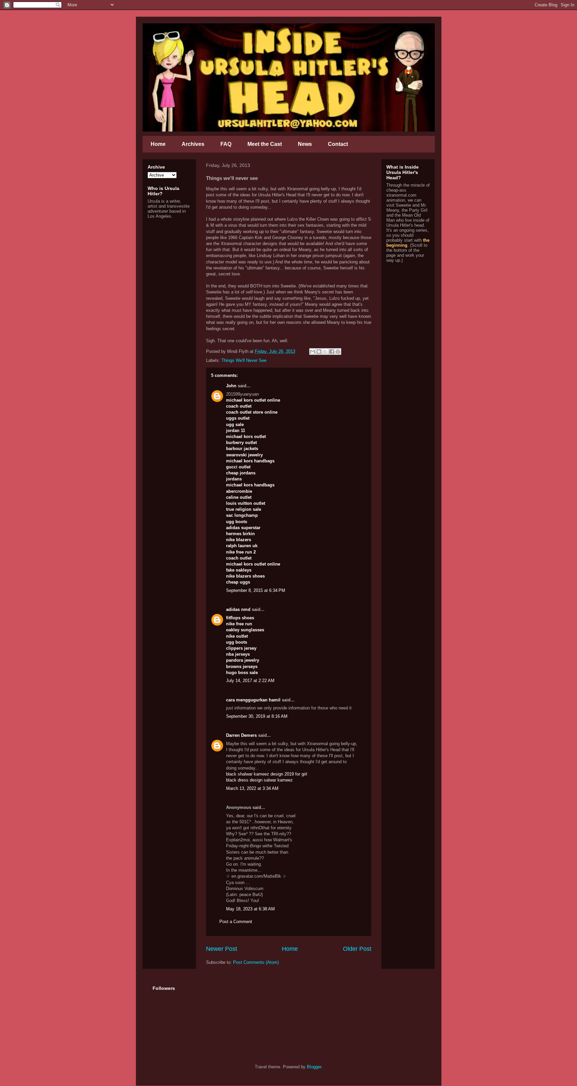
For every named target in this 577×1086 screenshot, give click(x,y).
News (305, 144)
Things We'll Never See (243, 360)
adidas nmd (238, 609)
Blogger (314, 1066)
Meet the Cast (264, 144)
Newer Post (221, 948)
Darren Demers (241, 735)
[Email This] (312, 351)
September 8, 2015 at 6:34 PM (255, 590)
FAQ (225, 144)
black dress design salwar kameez (259, 780)
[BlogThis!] (319, 351)
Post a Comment (235, 921)
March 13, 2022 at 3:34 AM (252, 788)
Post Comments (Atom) (256, 962)
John (231, 385)
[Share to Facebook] (331, 351)
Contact (338, 144)
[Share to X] (325, 351)
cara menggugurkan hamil (253, 699)
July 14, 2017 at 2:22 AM (250, 680)
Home (158, 144)
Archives (193, 144)
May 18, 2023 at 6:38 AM (250, 908)
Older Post (357, 948)
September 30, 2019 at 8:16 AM (256, 716)
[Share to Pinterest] (338, 351)
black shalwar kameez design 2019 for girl (266, 774)
